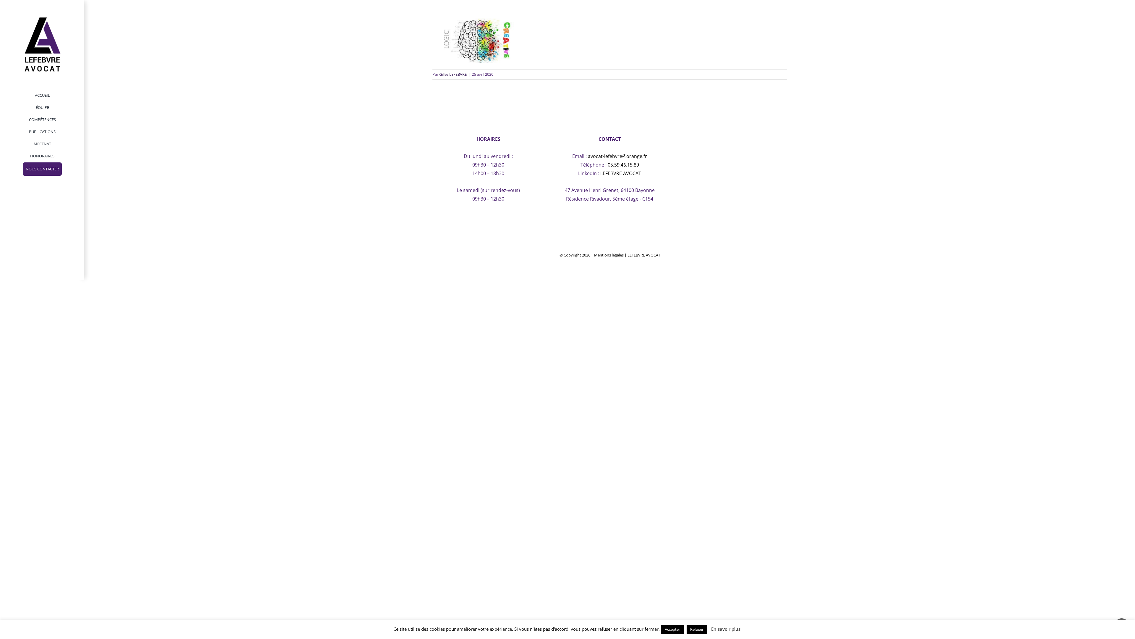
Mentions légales (609, 255)
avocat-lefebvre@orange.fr (617, 156)
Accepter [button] (672, 629)
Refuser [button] (696, 629)
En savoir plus (725, 629)
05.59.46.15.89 (623, 165)
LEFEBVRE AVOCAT (620, 173)
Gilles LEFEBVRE (453, 74)
